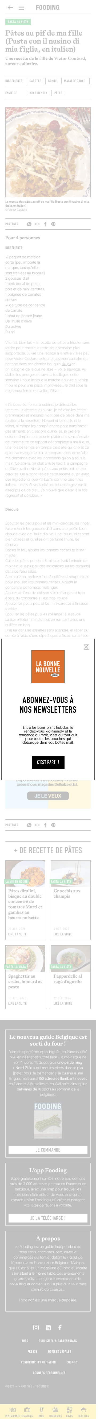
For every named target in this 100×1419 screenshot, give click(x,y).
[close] (86, 647)
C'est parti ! (48, 762)
